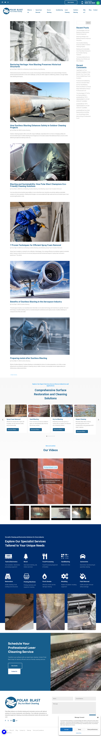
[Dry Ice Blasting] (81, 629)
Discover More (12, 429)
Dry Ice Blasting (24, 69)
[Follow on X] (8, 720)
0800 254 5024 (90, 3)
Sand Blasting (41, 69)
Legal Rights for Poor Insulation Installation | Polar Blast (83, 72)
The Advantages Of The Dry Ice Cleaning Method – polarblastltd (83, 95)
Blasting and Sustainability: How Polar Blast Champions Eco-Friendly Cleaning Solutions (38, 185)
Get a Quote (71, 2)
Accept (66, 729)
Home (6, 730)
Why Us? (12, 730)
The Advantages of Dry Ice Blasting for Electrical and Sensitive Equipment (82, 32)
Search (88, 22)
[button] (98, 717)
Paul (13, 69)
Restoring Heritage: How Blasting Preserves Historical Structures (35, 65)
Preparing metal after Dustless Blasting (28, 358)
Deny (79, 729)
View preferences (92, 729)
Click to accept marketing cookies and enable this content (50, 481)
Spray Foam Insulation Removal (53, 189)
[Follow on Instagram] (2, 2)
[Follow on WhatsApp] (8, 2)
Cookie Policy (78, 733)
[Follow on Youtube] (5, 2)
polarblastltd (79, 103)
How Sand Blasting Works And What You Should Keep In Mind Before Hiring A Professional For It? (83, 114)
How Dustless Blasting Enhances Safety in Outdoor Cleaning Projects (38, 126)
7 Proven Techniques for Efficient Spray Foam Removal (35, 245)
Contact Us (14, 671)
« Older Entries (13, 374)
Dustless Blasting (33, 69)
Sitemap (29, 730)
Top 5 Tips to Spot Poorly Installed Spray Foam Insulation (83, 76)
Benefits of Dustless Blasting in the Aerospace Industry (36, 302)
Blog (17, 730)
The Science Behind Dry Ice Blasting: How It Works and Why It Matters (83, 59)
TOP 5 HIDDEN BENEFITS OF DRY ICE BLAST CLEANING (83, 99)
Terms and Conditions (38, 730)
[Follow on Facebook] (5, 720)
